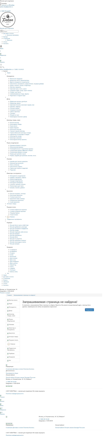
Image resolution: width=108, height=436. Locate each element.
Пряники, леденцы (15, 106)
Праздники (12, 357)
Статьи (5, 42)
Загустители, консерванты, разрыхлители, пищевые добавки (27, 83)
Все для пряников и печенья (18, 240)
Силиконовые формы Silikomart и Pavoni (21, 150)
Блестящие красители (16, 195)
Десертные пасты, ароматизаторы (19, 80)
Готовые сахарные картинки (18, 211)
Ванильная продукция (16, 78)
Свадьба (12, 268)
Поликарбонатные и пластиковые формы (21, 149)
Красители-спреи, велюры (17, 198)
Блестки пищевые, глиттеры (18, 193)
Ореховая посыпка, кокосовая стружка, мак (22, 105)
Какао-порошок (14, 127)
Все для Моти (14, 237)
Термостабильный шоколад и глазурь (20, 133)
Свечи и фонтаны (15, 111)
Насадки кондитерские (16, 181)
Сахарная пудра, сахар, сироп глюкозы (21, 90)
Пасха (12, 266)
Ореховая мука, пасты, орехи (18, 89)
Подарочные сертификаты (14, 219)
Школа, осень (14, 271)
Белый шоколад (14, 122)
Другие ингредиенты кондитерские (19, 82)
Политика (26, 369)
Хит (8, 273)
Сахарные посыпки (15, 110)
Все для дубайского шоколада (18, 227)
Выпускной (13, 256)
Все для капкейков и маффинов (19, 228)
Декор (10, 310)
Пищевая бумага (14, 213)
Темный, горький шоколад (17, 131)
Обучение (9, 40)
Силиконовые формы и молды (18, 152)
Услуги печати (14, 214)
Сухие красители (14, 202)
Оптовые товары (11, 203)
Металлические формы (16, 147)
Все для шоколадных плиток (18, 242)
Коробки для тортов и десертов (18, 161)
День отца (13, 260)
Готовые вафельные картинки (18, 209)
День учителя (14, 263)
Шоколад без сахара (16, 136)
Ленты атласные (14, 165)
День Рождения (14, 261)
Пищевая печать (13, 340)
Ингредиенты (12, 307)
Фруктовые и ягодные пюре (17, 95)
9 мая (11, 255)
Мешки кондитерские (16, 179)
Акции (8, 73)
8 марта (12, 253)
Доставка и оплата (8, 33)
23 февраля (13, 251)
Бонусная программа (13, 35)
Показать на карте (5, 293)
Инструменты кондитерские (17, 176)
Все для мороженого (16, 235)
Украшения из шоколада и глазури (19, 134)
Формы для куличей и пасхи (18, 154)
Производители (10, 373)
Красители (12, 333)
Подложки (13, 170)
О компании (6, 38)
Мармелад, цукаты (15, 103)
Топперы (12, 113)
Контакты (5, 43)
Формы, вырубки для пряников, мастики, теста (23, 155)
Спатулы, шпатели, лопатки (17, 184)
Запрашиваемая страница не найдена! (24, 295)
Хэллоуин (12, 270)
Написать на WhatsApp (8, 5)
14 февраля (13, 249)
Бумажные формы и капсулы (18, 145)
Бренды (5, 37)
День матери (13, 258)
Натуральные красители (17, 200)
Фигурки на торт (14, 115)
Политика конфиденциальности (14, 393)
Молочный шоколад (15, 129)
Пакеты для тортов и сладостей (19, 168)
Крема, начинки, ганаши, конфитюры (20, 85)
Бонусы (5, 280)
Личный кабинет (10, 377)
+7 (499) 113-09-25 (18, 69)
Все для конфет (14, 230)
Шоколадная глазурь (16, 124)
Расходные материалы (16, 182)
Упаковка (11, 324)
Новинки (12, 216)
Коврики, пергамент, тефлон (18, 177)
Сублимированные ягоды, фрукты (19, 94)
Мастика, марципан (15, 87)
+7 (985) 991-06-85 (5, 11)
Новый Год (13, 265)
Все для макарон (15, 233)
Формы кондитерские (11, 320)
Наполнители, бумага (16, 166)
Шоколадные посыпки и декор (18, 116)
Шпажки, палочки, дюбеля (17, 187)
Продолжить (89, 310)
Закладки (27, 377)
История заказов (19, 377)
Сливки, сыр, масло (15, 92)
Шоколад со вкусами (16, 138)
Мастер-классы (13, 300)
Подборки (11, 353)
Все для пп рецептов (16, 238)
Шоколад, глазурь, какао (11, 315)
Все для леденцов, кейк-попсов (19, 232)
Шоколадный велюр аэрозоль (18, 139)
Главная (9, 295)
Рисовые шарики (14, 108)
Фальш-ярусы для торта (16, 186)
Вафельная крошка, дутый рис (18, 101)
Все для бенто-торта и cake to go (19, 225)
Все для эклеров (14, 244)
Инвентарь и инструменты (11, 328)
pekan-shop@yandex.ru (6, 7)
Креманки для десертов (16, 163)
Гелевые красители (15, 197)
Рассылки (32, 377)
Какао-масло (13, 126)
